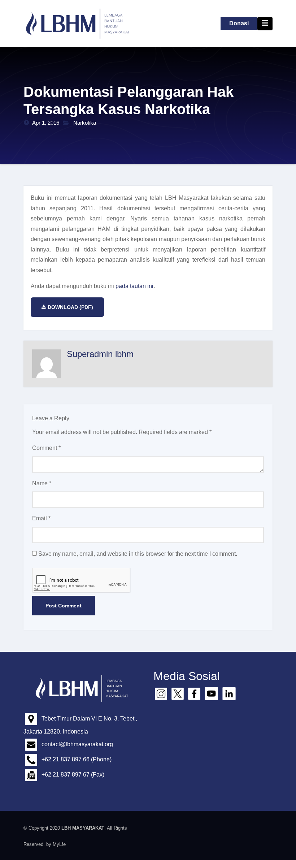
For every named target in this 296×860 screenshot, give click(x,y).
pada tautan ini (134, 286)
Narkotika (84, 123)
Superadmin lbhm (100, 354)
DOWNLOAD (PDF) (70, 307)
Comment (46, 448)
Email (41, 518)
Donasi (239, 23)
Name (41, 483)
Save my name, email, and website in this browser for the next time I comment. (137, 554)
